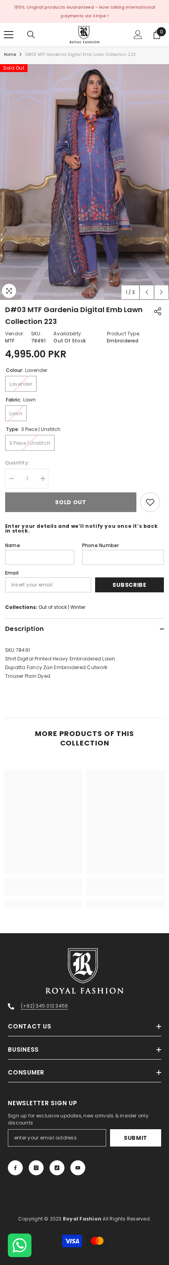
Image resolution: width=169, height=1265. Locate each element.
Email (11, 573)
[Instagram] (36, 1167)
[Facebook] (15, 1167)
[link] (43, 891)
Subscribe (129, 585)
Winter (77, 607)
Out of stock (53, 607)
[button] (147, 292)
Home (10, 54)
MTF (10, 340)
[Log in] (138, 34)
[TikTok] (57, 1167)
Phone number (100, 545)
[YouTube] (77, 1167)
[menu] (8, 34)
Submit (135, 1138)
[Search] (31, 34)
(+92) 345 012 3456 (44, 1005)
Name (12, 545)
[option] (84, 182)
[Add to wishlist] (150, 502)
